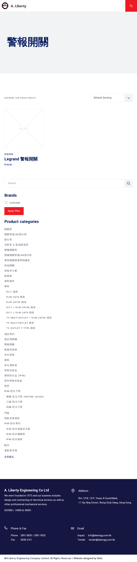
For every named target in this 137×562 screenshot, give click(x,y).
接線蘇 (8, 275)
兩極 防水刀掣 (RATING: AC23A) (25, 396)
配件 (7, 445)
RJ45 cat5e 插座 (16, 302)
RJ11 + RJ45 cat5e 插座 (21, 307)
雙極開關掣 (10, 250)
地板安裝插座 (12, 418)
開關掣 (8, 229)
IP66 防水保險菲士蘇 (18, 429)
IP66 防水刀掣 (12, 391)
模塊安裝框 (10, 349)
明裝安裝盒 (10, 370)
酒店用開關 (10, 339)
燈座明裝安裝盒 (13, 380)
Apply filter (14, 211)
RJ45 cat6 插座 (15, 297)
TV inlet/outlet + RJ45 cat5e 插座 (29, 317)
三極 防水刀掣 (14, 401)
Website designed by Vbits (88, 558)
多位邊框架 (10, 365)
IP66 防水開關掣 (15, 434)
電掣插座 (9, 281)
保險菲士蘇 (10, 270)
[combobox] (112, 98)
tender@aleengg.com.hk (102, 540)
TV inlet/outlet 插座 (20, 322)
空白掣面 (9, 354)
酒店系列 (9, 334)
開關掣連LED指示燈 (15, 234)
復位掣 (8, 239)
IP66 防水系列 (12, 423)
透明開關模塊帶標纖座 (17, 260)
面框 (7, 360)
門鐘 (7, 413)
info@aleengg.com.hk (99, 535)
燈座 (7, 386)
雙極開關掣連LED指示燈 (18, 255)
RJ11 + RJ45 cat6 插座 (20, 312)
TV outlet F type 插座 (21, 328)
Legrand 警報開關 (21, 159)
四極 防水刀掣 (14, 407)
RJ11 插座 (12, 291)
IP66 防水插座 (14, 439)
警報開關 (8, 154)
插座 (7, 286)
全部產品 (9, 456)
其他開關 (9, 265)
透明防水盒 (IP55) (15, 375)
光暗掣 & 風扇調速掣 (16, 244)
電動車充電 (10, 450)
